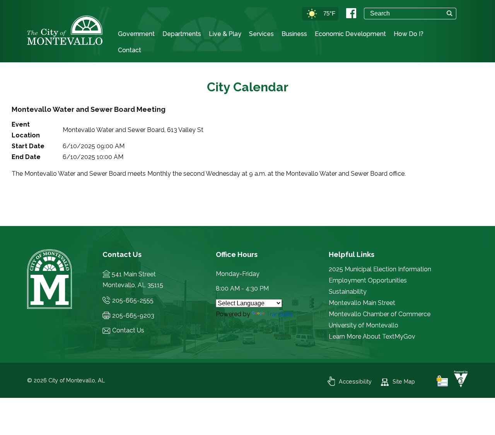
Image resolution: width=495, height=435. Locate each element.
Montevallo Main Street (362, 303)
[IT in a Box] (459, 385)
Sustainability (348, 291)
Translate (279, 314)
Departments (181, 34)
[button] (449, 13)
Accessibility (355, 381)
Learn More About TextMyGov (372, 336)
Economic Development (350, 34)
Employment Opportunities (368, 280)
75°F (329, 13)
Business (294, 34)
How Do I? (408, 34)
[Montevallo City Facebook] (351, 13)
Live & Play (225, 34)
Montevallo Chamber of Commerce (379, 314)
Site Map (404, 381)
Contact (129, 50)
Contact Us (128, 330)
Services (261, 34)
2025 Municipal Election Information (380, 269)
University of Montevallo (363, 325)
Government (136, 34)
